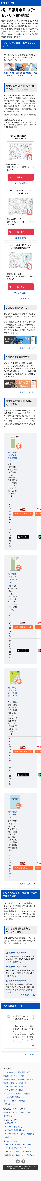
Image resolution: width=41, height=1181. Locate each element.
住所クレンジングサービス (15, 1148)
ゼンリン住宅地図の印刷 (13, 1090)
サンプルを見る (20, 183)
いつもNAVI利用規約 (11, 1097)
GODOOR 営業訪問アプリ (15, 1130)
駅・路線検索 (21, 1083)
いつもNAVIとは (9, 1072)
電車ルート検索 (9, 1079)
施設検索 (20, 1079)
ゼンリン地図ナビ (27, 1134)
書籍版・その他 (31, 74)
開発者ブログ (8, 1116)
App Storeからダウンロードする (23, 537)
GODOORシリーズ (20, 74)
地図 (28, 1072)
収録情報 (26, 1093)
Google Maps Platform (24, 1155)
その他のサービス (28, 995)
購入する (20, 177)
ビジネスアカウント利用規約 (14, 1100)
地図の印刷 (7, 1076)
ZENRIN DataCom (29, 1166)
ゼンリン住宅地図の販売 (13, 1086)
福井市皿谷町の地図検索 (18, 952)
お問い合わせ (8, 1104)
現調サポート (10, 1137)
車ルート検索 (19, 1076)
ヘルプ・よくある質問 (12, 1093)
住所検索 (29, 1079)
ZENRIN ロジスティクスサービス (18, 1151)
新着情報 (21, 1072)
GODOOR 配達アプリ (13, 1126)
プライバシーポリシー (21, 1112)
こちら (24, 115)
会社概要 (6, 1112)
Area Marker (26, 1144)
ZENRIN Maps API (12, 1144)
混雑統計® (9, 1155)
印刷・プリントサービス (9, 74)
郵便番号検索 (8, 1083)
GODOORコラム (11, 1134)
